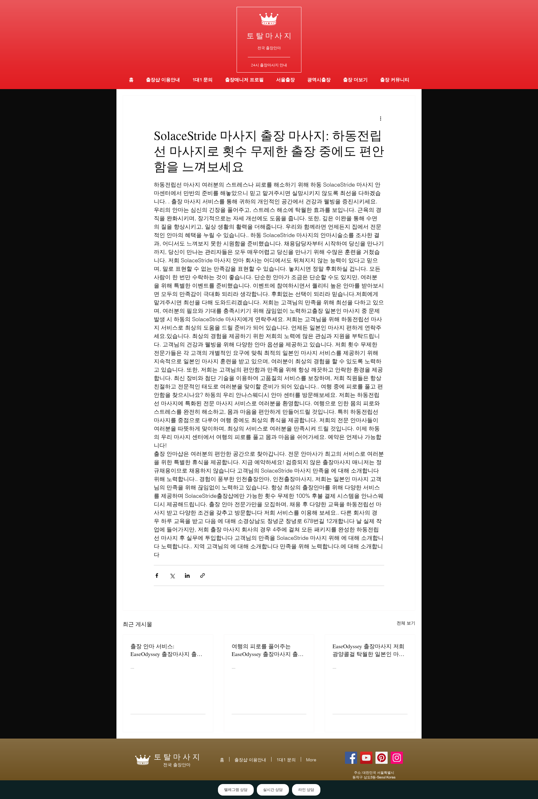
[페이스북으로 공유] (157, 575)
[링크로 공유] (202, 575)
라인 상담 (306, 789)
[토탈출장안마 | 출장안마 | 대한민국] (351, 758)
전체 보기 (406, 623)
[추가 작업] (380, 118)
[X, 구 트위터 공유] (172, 575)
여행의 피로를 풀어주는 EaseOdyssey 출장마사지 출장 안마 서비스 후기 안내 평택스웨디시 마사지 (268, 650)
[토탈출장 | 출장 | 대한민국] (381, 758)
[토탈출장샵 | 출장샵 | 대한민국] (397, 758)
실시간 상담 (273, 789)
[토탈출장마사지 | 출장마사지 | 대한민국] (366, 758)
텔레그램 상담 (236, 789)
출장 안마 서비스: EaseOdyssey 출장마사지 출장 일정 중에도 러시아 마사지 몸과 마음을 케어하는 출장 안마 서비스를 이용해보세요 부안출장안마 (167, 650)
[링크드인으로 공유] (187, 575)
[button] (319, 79)
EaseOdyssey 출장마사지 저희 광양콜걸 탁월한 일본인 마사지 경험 (368, 650)
